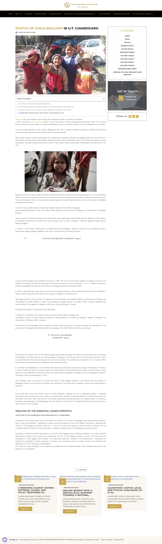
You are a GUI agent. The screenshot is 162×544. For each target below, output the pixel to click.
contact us (130, 96)
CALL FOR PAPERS (105, 14)
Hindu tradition (37, 122)
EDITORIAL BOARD (55, 14)
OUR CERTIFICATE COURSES (142, 14)
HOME (10, 14)
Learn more (24, 509)
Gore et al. (87, 283)
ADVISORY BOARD (40, 14)
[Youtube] (130, 116)
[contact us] (121, 98)
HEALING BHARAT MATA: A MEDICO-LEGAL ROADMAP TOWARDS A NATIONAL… (45, 110)
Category (127, 30)
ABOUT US (18, 14)
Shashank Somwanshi (26, 485)
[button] (104, 98)
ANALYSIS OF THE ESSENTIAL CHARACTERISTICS (34, 104)
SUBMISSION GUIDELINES (121, 14)
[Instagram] (137, 116)
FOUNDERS (28, 14)
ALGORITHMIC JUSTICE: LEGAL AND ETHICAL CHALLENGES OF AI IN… (41, 113)
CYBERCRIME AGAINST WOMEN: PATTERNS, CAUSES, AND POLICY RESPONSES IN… (46, 107)
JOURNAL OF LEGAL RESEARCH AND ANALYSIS (79, 14)
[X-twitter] (133, 116)
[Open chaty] (5, 539)
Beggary (18, 119)
